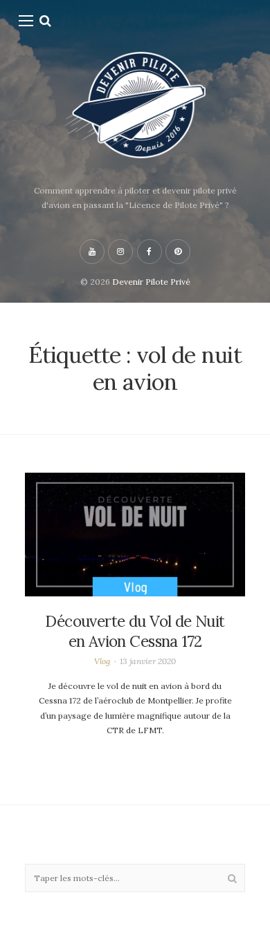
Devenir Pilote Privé (151, 281)
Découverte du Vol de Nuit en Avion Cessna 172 (134, 631)
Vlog (102, 661)
